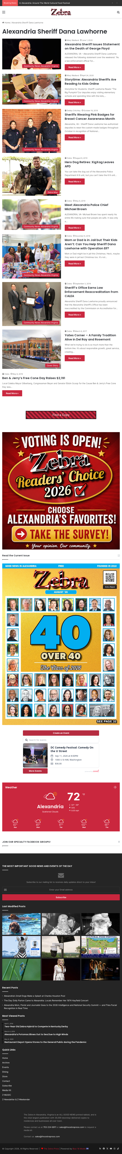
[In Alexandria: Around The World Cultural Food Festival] (100, 947)
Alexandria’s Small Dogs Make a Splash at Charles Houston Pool (34, 996)
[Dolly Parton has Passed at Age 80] (61, 969)
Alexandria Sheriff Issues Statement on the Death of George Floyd (92, 46)
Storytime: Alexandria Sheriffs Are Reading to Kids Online (90, 81)
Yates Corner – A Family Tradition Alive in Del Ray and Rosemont (90, 337)
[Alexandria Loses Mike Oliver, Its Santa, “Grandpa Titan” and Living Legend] (100, 924)
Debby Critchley (73, 110)
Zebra (69, 158)
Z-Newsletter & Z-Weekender (16, 1099)
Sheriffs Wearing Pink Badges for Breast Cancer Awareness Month (90, 116)
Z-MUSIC (6, 1095)
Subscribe (7, 1085)
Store (4, 1076)
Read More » (74, 67)
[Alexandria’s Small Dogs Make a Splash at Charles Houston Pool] (21, 924)
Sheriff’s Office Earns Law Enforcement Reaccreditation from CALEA (91, 292)
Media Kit (6, 1090)
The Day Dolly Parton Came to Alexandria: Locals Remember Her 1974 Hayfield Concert (46, 1000)
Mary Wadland (73, 40)
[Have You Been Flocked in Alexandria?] (61, 947)
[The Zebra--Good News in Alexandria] (61, 12)
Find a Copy (61, 415)
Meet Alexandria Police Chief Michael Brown (86, 207)
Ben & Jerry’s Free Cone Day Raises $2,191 (33, 378)
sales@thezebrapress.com (71, 1127)
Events (5, 1067)
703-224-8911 (49, 1127)
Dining (5, 1072)
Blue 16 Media (79, 1148)
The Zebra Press (51, 1148)
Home (7, 22)
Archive (6, 1062)
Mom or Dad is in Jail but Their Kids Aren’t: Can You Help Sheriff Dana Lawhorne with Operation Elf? (91, 244)
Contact (6, 1081)
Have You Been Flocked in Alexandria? (37, 3)
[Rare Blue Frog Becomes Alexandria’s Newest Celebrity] (21, 969)
